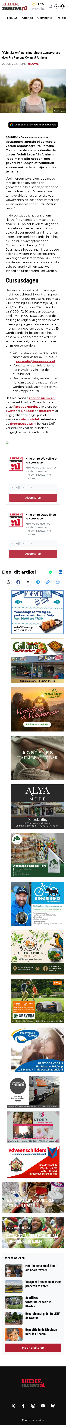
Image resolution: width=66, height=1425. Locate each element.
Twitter (11, 411)
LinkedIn (27, 411)
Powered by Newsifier (33, 1420)
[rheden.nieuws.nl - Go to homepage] (33, 1383)
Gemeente (44, 18)
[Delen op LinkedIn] (60, 572)
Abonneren (33, 497)
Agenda (27, 18)
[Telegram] (38, 582)
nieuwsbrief (30, 419)
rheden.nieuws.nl (42, 398)
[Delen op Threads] (8, 582)
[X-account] (13, 1406)
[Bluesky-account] (53, 1406)
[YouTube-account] (43, 1406)
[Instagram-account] (33, 1406)
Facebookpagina (26, 406)
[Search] (50, 6)
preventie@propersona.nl (35, 361)
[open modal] (62, 6)
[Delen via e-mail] (57, 582)
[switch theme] (56, 6)
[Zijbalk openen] (2, 18)
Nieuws (12, 18)
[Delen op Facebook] (18, 582)
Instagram (47, 411)
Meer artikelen (33, 1347)
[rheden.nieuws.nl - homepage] (14, 6)
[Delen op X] (28, 582)
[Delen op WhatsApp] (50, 572)
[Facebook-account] (23, 1406)
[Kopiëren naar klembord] (47, 582)
